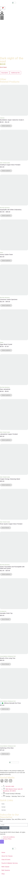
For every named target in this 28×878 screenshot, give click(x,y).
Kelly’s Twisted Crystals (5, 162)
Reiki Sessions (6, 870)
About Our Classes (7, 856)
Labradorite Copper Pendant (9, 434)
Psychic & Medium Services (10, 863)
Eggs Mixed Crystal (6, 344)
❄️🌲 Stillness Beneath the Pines (10, 703)
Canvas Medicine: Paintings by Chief (8, 656)
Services (4, 810)
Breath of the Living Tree (7, 658)
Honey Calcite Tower (6, 254)
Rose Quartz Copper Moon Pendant (11, 524)
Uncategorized (3, 611)
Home (3, 803)
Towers (1, 252)
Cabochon (2, 117)
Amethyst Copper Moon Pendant (10, 165)
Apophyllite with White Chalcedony (10, 209)
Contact (3, 807)
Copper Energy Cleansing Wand (10, 479)
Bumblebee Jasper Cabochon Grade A (12, 120)
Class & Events (6, 859)
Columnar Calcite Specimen (8, 299)
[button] (0, 11)
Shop (3, 874)
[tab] (4, 72)
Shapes (1, 342)
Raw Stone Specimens (5, 207)
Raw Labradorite (5, 389)
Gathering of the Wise (7, 748)
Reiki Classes (5, 866)
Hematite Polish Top (6, 613)
